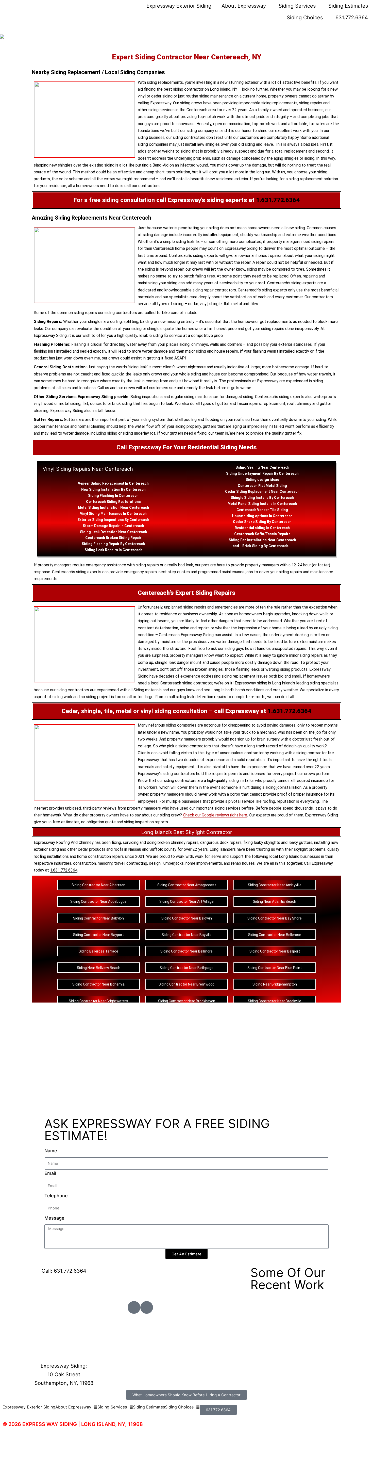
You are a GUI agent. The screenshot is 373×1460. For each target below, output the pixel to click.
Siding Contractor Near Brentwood (186, 984)
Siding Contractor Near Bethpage (186, 968)
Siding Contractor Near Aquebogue (98, 901)
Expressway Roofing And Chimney (64, 842)
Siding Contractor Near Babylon (98, 918)
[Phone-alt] (134, 1307)
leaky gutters (300, 842)
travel (119, 863)
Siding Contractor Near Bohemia (98, 984)
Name (50, 1150)
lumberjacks (173, 863)
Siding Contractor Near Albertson (98, 885)
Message (54, 1218)
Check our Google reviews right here (215, 815)
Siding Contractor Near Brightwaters (98, 1001)
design (263, 480)
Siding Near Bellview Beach (98, 968)
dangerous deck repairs (221, 842)
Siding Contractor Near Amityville (274, 885)
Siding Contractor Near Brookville (274, 1001)
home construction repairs (100, 856)
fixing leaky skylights (261, 842)
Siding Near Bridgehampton (274, 984)
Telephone (56, 1195)
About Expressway (244, 6)
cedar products (91, 849)
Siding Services (297, 6)
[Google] (146, 1307)
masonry (105, 863)
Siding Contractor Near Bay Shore (274, 918)
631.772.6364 (351, 17)
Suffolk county (162, 849)
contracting (136, 863)
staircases (302, 344)
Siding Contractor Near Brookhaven (186, 1001)
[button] (76, 1407)
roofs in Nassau (127, 849)
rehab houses (243, 863)
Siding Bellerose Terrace (98, 951)
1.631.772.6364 (278, 200)
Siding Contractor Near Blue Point (274, 968)
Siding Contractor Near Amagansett (186, 885)
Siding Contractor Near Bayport (98, 935)
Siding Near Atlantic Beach (274, 901)
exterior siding (46, 849)
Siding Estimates (348, 6)
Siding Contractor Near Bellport (274, 951)
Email (50, 1173)
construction (84, 863)
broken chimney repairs (178, 842)
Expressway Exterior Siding (178, 6)
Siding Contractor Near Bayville (187, 935)
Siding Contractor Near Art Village (186, 901)
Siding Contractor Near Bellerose (274, 935)
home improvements (203, 863)
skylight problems (310, 849)
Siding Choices (305, 17)
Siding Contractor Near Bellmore (186, 951)
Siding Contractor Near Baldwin (186, 918)
